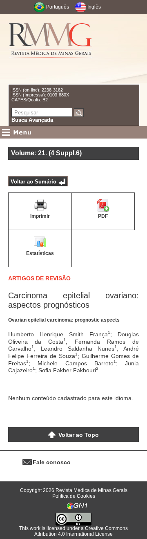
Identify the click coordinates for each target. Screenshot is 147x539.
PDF (103, 216)
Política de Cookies (73, 496)
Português (57, 7)
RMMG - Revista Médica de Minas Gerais (50, 49)
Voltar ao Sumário (33, 182)
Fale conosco (52, 462)
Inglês (94, 7)
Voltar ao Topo (78, 435)
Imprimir (40, 216)
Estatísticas (40, 253)
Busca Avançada (32, 120)
